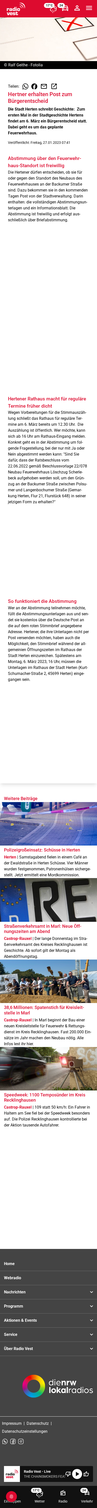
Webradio (12, 1278)
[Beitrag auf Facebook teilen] (34, 86)
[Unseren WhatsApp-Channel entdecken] (5, 1441)
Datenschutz (38, 1423)
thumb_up (86, 1474)
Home (9, 1263)
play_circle (77, 1474)
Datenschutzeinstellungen (25, 1431)
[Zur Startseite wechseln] (16, 9)
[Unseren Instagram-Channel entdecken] (21, 1441)
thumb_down (68, 1474)
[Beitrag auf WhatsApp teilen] (25, 86)
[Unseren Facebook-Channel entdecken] (13, 1441)
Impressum (12, 1423)
